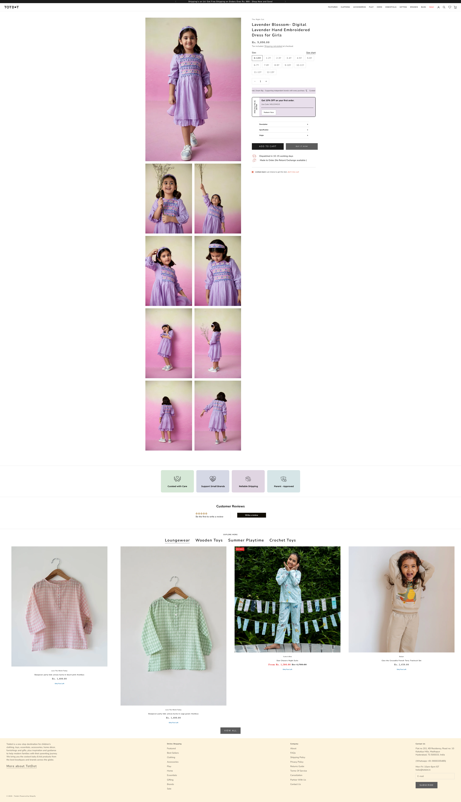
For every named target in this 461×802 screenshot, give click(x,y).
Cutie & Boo (287, 657)
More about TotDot (21, 766)
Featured (333, 7)
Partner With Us (298, 779)
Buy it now (302, 146)
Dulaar (401, 657)
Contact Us (295, 784)
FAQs (293, 752)
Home (379, 7)
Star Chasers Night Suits (287, 660)
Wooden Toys (209, 540)
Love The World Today (59, 671)
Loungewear (177, 540)
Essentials (390, 7)
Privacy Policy (296, 761)
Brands (414, 7)
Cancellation (296, 775)
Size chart (311, 52)
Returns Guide (297, 766)
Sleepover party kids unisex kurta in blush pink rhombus (59, 675)
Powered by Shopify (28, 796)
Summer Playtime (246, 540)
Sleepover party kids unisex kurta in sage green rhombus (173, 714)
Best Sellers (173, 752)
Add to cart (267, 146)
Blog (423, 7)
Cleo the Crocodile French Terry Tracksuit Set (402, 660)
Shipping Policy (297, 757)
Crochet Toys (283, 540)
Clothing (345, 7)
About (293, 748)
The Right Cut (258, 19)
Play (371, 7)
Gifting (403, 7)
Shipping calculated (273, 46)
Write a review (251, 515)
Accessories (359, 7)
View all (230, 730)
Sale (431, 7)
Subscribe (427, 785)
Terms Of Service (298, 770)
